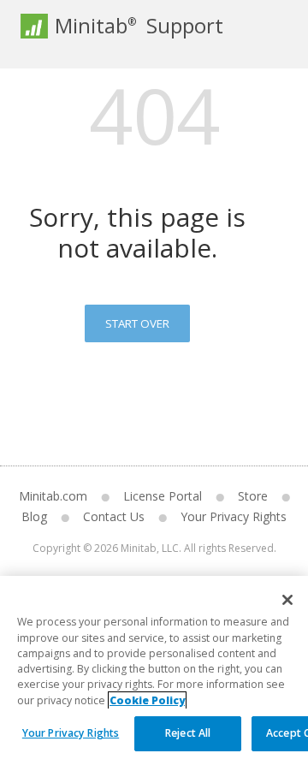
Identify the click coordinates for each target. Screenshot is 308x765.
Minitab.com (53, 496)
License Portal (162, 496)
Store (253, 496)
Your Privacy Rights (70, 733)
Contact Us (114, 516)
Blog (34, 516)
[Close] (287, 600)
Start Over (137, 323)
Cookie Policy (147, 700)
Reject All (187, 733)
